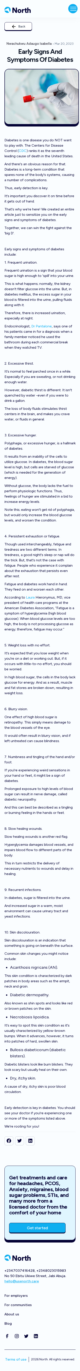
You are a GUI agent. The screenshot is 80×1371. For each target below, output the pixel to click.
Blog (8, 1323)
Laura (30, 597)
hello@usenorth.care (21, 1281)
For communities (18, 1305)
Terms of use (15, 1359)
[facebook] (8, 1140)
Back (21, 26)
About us (11, 1314)
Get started (37, 1227)
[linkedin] (30, 1140)
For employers (16, 1295)
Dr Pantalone (41, 326)
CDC (22, 151)
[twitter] (19, 1140)
